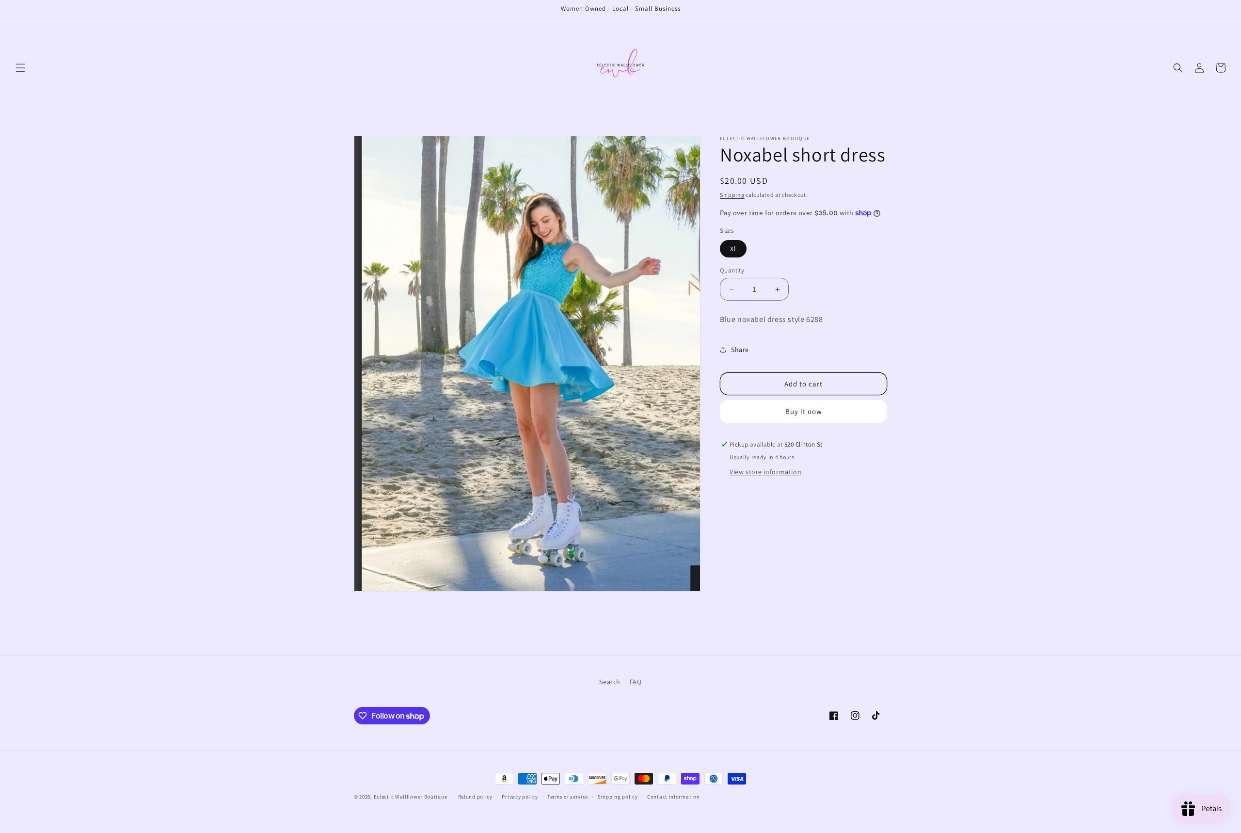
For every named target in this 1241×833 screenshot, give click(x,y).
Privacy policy (520, 796)
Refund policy (475, 796)
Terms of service (567, 796)
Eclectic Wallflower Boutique (410, 796)
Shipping (732, 194)
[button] (20, 68)
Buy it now (803, 411)
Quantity (732, 270)
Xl (733, 248)
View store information (765, 471)
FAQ (636, 681)
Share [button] (740, 349)
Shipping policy (618, 796)
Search (609, 681)
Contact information (673, 796)
